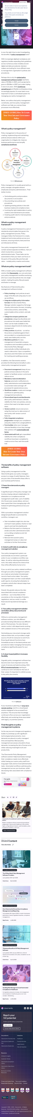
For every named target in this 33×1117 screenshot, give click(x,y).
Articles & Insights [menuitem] (6, 1056)
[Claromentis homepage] (7, 2)
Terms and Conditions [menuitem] (21, 1081)
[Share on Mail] (13, 797)
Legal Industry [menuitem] (20, 1044)
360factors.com (18, 181)
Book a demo (23, 2)
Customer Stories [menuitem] (5, 1059)
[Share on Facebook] (10, 797)
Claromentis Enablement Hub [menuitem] (7, 1042)
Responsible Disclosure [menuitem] (7, 1083)
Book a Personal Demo (9, 830)
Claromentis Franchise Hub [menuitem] (8, 1038)
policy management (18, 54)
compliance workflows (9, 145)
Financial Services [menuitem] (21, 1041)
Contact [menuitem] (25, 1083)
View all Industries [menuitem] (21, 1047)
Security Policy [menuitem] (18, 1083)
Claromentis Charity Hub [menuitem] (7, 1046)
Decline (16, 25)
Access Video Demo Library (11, 1028)
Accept (16, 21)
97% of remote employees (10, 667)
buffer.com (18, 701)
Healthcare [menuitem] (20, 1038)
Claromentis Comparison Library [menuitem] (7, 1062)
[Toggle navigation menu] (30, 2)
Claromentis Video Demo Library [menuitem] (7, 1067)
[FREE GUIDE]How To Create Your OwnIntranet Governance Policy (14, 452)
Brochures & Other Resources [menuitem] (6, 1071)
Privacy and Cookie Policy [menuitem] (7, 1081)
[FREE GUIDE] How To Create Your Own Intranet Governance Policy (16, 115)
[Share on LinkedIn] (7, 797)
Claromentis (14, 273)
